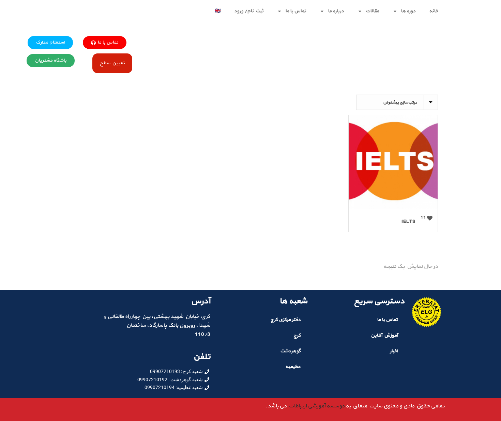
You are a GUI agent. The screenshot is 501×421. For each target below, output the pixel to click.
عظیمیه (293, 366)
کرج (297, 335)
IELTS (408, 221)
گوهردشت (290, 351)
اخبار (394, 351)
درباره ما (336, 11)
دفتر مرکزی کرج (286, 319)
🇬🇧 (218, 11)
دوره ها (408, 11)
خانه (433, 11)
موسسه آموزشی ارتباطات (316, 406)
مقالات (372, 11)
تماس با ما (295, 11)
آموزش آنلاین (384, 335)
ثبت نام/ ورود (248, 11)
